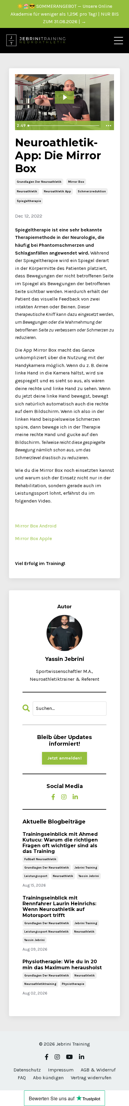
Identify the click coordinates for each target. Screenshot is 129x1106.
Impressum (61, 1070)
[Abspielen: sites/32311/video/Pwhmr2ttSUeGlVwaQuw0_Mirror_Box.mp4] (64, 97)
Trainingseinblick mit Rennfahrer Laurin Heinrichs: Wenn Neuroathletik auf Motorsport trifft (59, 906)
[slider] (64, 125)
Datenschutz (27, 1070)
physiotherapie (73, 984)
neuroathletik (27, 191)
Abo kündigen (48, 1077)
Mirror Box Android (36, 526)
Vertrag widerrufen (91, 1077)
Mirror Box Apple (33, 538)
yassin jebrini (89, 876)
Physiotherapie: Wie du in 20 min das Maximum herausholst (62, 964)
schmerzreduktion (92, 191)
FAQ (22, 1077)
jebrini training (85, 867)
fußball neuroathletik (40, 859)
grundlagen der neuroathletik (39, 182)
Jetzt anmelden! (64, 758)
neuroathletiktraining (40, 984)
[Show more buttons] (108, 125)
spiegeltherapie (29, 201)
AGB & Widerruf (98, 1070)
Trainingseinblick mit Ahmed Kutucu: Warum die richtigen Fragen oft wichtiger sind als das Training (60, 842)
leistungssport (35, 876)
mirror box (76, 182)
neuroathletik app (57, 191)
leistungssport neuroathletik (46, 931)
